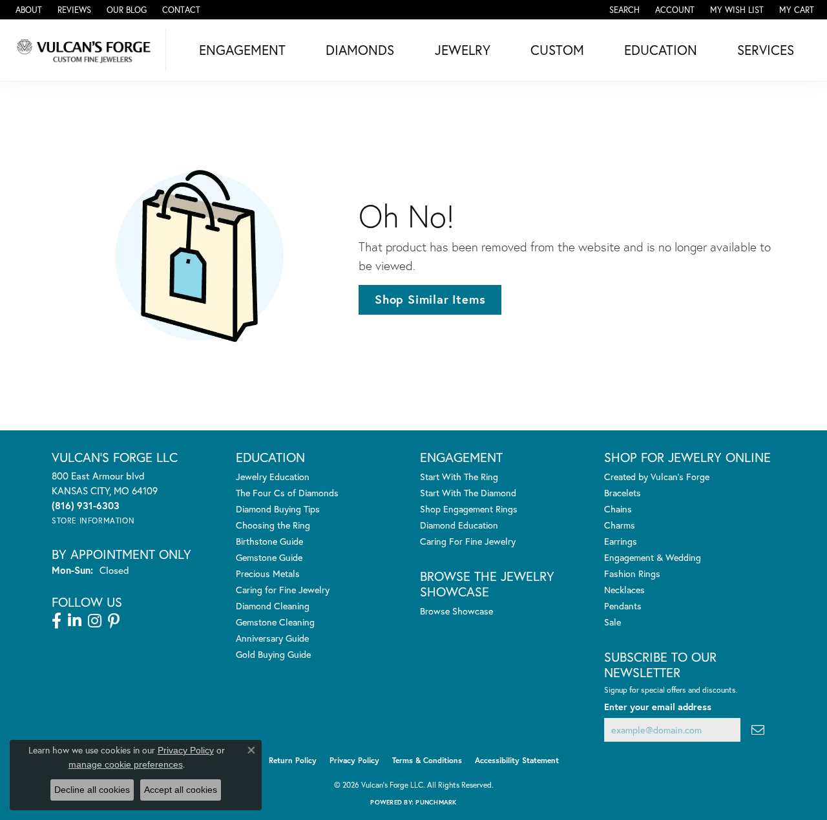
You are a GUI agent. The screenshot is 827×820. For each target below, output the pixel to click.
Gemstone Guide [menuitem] (269, 557)
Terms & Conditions (427, 760)
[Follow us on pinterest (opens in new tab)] (114, 621)
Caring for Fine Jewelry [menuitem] (283, 589)
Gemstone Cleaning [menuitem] (275, 622)
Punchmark (435, 802)
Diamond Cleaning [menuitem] (272, 606)
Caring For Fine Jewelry (468, 541)
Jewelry (462, 50)
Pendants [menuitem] (623, 606)
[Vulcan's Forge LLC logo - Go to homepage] (86, 50)
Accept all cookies (180, 789)
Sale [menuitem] (612, 622)
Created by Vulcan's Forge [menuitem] (656, 476)
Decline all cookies (92, 789)
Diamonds (360, 50)
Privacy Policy (354, 760)
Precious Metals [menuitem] (268, 573)
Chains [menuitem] (618, 509)
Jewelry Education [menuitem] (272, 476)
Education (660, 50)
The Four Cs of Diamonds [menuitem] (287, 493)
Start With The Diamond (468, 493)
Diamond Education (459, 525)
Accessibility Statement (517, 760)
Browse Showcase (456, 611)
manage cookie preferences (125, 764)
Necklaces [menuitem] (624, 589)
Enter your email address (657, 706)
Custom (557, 50)
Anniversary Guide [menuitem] (272, 638)
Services (765, 50)
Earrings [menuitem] (620, 541)
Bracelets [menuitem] (622, 493)
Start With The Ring (459, 476)
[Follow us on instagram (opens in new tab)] (94, 621)
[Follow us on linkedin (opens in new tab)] (74, 621)
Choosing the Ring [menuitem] (273, 525)
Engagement (242, 50)
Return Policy (293, 760)
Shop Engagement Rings (469, 509)
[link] (27, 9)
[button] (623, 9)
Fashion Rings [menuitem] (632, 573)
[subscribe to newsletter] (757, 730)
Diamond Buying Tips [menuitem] (278, 509)
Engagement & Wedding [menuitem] (652, 557)
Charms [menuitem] (619, 525)
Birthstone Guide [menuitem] (269, 541)
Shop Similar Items (430, 299)
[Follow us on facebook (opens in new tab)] (56, 621)
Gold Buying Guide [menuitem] (273, 654)
